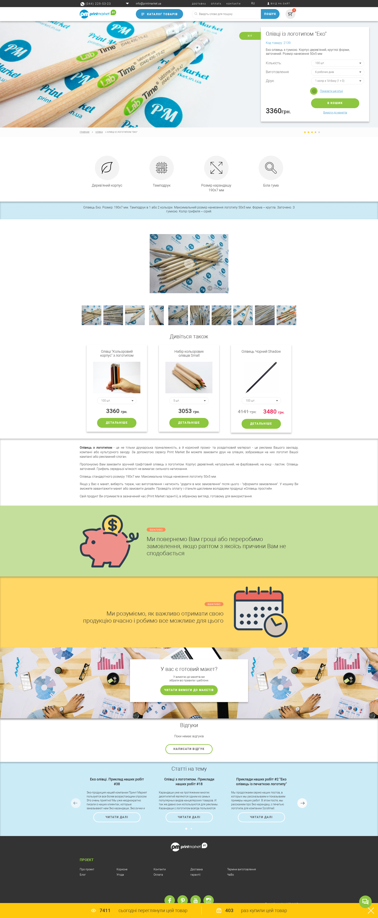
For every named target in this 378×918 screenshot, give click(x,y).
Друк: (270, 81)
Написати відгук (189, 749)
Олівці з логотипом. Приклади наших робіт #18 (189, 781)
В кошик (335, 103)
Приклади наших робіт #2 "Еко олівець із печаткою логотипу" (261, 781)
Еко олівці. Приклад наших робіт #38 (117, 781)
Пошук (270, 14)
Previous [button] (76, 803)
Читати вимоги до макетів (189, 690)
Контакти (160, 869)
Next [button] (302, 803)
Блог (83, 874)
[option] (189, 74)
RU (253, 3)
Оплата (158, 874)
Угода (120, 874)
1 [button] (186, 829)
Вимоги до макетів (335, 112)
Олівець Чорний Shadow (261, 351)
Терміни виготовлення (241, 869)
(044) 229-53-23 (98, 3)
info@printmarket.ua (148, 3)
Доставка (196, 869)
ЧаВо (230, 874)
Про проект (87, 869)
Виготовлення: (278, 72)
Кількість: (274, 63)
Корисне (122, 869)
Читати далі (117, 817)
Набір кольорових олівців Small (189, 353)
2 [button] (191, 828)
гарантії (195, 874)
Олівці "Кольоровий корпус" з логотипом (116, 353)
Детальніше (117, 422)
